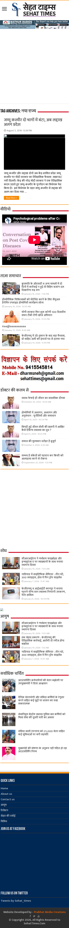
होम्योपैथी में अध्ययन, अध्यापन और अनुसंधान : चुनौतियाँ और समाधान (39, 414)
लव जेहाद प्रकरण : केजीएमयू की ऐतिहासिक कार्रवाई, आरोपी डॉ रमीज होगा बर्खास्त (43, 640)
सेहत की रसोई (8, 816)
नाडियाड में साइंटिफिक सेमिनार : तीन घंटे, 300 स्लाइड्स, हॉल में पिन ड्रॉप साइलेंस (43, 576)
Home (4, 788)
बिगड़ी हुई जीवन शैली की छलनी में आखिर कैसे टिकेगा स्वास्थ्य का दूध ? (43, 429)
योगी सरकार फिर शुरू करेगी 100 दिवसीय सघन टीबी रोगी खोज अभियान (44, 314)
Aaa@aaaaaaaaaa (14, 326)
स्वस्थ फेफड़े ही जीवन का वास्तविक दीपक (43, 398)
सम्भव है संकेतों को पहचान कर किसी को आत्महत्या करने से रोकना (42, 457)
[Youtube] (38, 916)
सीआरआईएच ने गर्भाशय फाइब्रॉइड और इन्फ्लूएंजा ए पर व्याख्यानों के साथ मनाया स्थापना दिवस (42, 561)
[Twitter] (34, 916)
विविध (4, 821)
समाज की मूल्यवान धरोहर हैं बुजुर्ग (39, 441)
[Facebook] (30, 916)
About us (6, 794)
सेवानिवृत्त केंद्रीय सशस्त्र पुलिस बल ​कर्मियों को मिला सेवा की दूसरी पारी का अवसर (41, 716)
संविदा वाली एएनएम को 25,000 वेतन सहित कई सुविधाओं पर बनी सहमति (41, 733)
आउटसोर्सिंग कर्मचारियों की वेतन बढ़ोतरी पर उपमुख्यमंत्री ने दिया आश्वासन (40, 682)
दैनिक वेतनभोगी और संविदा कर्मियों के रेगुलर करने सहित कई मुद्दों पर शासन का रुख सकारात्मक (41, 700)
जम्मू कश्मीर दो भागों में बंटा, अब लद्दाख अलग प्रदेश (33, 122)
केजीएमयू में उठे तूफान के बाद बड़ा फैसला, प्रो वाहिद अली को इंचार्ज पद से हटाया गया (43, 337)
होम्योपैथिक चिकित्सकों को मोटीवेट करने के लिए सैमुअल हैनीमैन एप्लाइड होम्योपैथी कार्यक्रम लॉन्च (31, 301)
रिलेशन (4, 810)
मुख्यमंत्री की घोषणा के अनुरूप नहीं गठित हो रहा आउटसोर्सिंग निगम (42, 750)
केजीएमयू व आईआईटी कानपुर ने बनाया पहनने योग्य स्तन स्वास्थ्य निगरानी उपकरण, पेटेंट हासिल (44, 591)
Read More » (11, 198)
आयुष (4, 805)
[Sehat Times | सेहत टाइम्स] (34, 9)
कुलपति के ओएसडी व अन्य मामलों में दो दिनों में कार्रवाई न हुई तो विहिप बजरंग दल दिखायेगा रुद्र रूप (43, 287)
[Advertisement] (34, 65)
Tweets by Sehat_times (16, 900)
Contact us (8, 799)
